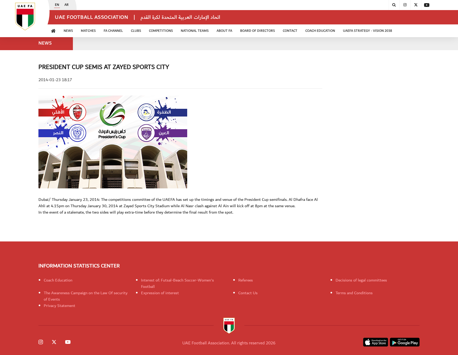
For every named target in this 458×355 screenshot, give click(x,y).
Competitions (161, 31)
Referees (245, 280)
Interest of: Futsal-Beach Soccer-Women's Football (177, 283)
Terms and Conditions (354, 292)
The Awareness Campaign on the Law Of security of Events (85, 296)
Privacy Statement (59, 305)
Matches (88, 31)
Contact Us (248, 292)
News (68, 31)
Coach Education (58, 280)
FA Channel (113, 31)
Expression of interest (160, 292)
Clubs (136, 31)
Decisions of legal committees (361, 280)
